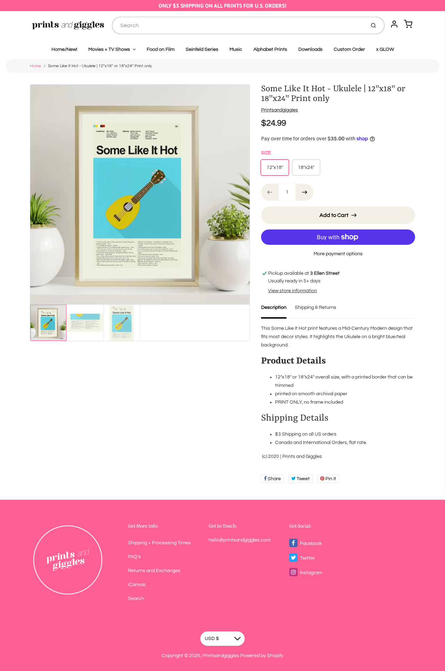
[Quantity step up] (304, 192)
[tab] (278, 310)
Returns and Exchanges (154, 570)
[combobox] (238, 25)
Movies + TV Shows (109, 49)
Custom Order (349, 49)
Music (235, 49)
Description (273, 307)
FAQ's (134, 556)
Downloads (310, 49)
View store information (292, 290)
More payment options (338, 253)
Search (136, 598)
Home (35, 66)
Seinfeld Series (202, 49)
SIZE (266, 152)
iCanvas (137, 584)
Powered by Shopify (261, 655)
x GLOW (385, 49)
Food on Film (161, 49)
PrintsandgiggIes (279, 110)
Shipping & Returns (315, 307)
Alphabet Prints (270, 49)
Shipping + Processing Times (159, 542)
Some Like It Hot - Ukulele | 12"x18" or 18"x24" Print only (100, 66)
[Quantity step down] (269, 192)
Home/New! (64, 49)
